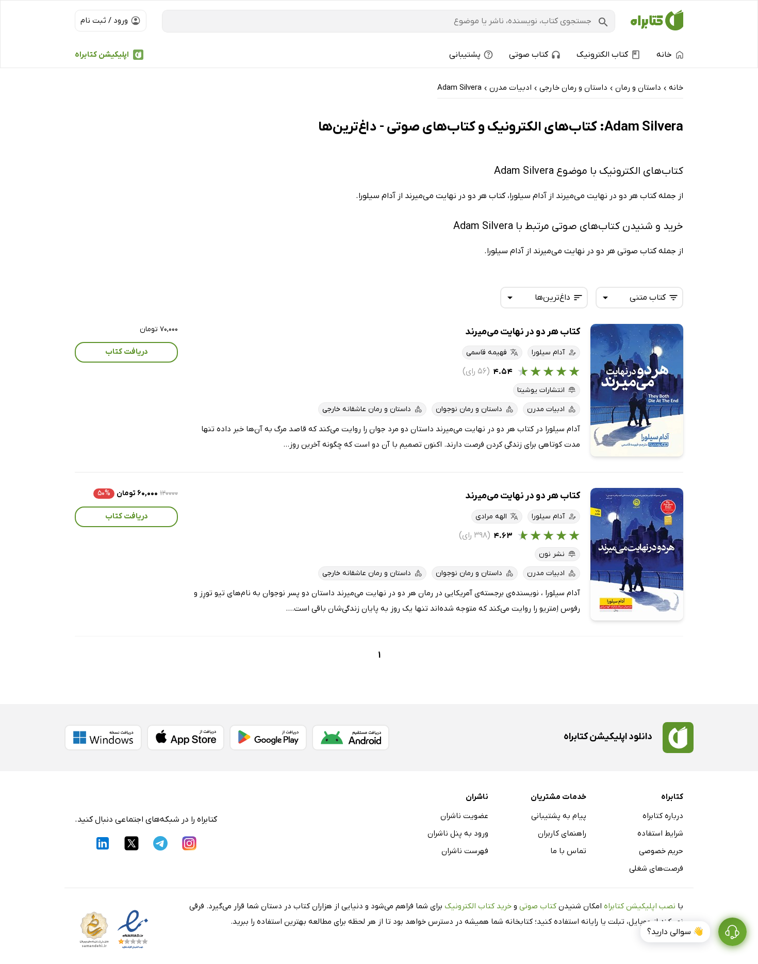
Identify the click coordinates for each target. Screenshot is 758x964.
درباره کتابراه (662, 816)
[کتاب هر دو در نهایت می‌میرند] (636, 390)
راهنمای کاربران (562, 833)
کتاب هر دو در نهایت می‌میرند (522, 332)
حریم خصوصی (661, 851)
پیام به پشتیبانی (558, 816)
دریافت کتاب (126, 352)
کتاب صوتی (537, 906)
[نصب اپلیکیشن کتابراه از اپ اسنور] (185, 737)
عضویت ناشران (464, 816)
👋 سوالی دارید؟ (675, 932)
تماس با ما (568, 851)
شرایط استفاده (660, 833)
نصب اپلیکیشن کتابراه (639, 906)
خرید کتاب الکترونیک (478, 906)
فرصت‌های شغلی (656, 868)
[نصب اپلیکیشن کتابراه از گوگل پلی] (268, 737)
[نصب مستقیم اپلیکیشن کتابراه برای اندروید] (350, 737)
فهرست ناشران (464, 851)
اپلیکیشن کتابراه (102, 55)
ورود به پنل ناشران (457, 833)
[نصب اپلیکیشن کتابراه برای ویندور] (103, 737)
